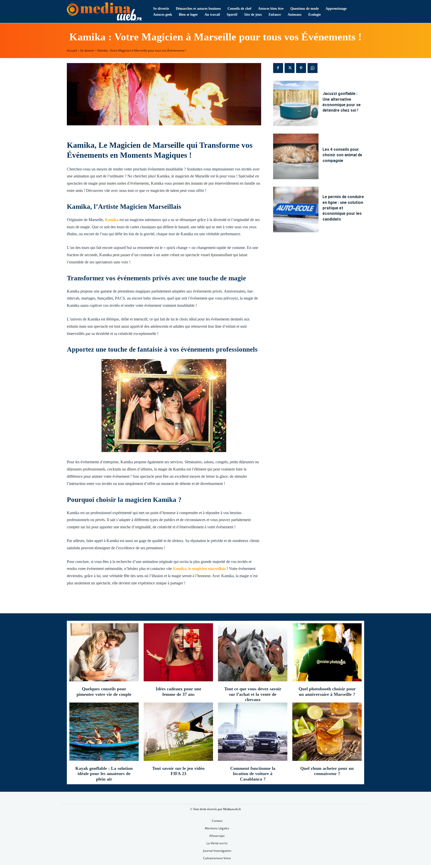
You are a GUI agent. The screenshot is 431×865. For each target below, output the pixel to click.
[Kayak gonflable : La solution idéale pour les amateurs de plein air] (104, 732)
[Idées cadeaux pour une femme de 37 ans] (178, 652)
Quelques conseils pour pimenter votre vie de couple (104, 691)
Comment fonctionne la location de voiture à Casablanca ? (252, 774)
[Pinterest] (301, 68)
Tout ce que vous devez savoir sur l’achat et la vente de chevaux (252, 694)
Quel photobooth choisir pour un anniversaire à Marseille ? (327, 691)
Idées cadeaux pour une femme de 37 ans (178, 691)
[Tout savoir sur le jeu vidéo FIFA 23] (178, 732)
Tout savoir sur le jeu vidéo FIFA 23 (178, 771)
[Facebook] (278, 68)
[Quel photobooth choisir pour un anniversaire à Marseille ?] (327, 652)
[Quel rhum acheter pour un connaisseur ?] (327, 732)
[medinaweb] (104, 11)
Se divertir (87, 50)
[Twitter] (290, 68)
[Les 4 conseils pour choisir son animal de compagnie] (296, 156)
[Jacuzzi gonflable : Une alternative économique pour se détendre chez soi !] (296, 103)
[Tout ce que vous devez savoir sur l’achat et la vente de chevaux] (252, 652)
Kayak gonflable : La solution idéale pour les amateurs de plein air (104, 774)
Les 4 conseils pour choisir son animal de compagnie (342, 155)
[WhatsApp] (313, 68)
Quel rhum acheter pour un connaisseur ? (327, 771)
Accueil (72, 50)
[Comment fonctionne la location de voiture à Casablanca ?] (252, 732)
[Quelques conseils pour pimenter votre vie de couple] (104, 652)
